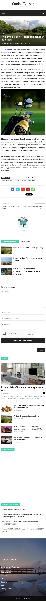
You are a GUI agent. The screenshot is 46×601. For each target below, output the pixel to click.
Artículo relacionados (9, 242)
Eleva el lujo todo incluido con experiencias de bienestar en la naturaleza (26, 271)
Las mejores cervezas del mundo (10, 207)
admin (6, 43)
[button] (43, 13)
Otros (3, 579)
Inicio (2, 18)
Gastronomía (6, 572)
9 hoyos (14, 178)
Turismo (17, 180)
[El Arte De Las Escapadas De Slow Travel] (6, 261)
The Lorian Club (7, 180)
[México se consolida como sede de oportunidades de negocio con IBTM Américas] (6, 429)
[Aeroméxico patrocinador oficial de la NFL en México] (6, 440)
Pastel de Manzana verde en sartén (34, 207)
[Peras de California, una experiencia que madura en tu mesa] (6, 408)
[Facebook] (23, 550)
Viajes (24, 180)
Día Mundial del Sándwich (17, 509)
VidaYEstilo (31, 180)
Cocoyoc (21, 178)
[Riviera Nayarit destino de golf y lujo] (6, 250)
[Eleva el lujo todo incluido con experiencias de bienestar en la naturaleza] (6, 271)
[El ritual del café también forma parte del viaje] (23, 374)
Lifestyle (9, 18)
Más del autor (25, 242)
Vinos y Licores (6, 588)
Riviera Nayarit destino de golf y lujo (28, 247)
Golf (27, 178)
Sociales (4, 582)
